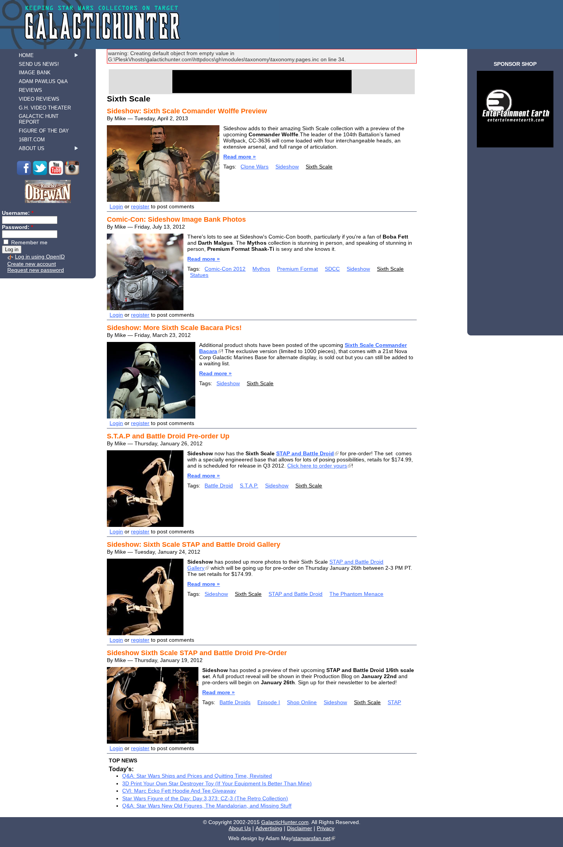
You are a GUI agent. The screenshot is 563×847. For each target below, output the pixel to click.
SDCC (332, 269)
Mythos (261, 269)
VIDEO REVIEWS (39, 99)
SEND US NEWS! (39, 64)
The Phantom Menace (356, 594)
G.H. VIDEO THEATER (45, 108)
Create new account (31, 264)
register (140, 206)
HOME (26, 55)
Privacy (325, 828)
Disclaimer (299, 828)
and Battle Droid (305, 453)
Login (116, 206)
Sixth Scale (319, 167)
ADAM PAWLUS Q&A (43, 81)
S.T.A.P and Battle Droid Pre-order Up (168, 436)
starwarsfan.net (312, 838)
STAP (394, 702)
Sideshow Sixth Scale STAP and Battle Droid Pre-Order (197, 653)
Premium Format (297, 269)
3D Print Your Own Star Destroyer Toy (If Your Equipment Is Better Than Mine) (217, 783)
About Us (240, 828)
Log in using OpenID (40, 256)
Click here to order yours (317, 466)
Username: (17, 213)
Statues (199, 275)
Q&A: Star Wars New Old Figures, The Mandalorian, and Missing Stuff (206, 806)
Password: (17, 227)
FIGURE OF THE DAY (44, 131)
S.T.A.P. (249, 485)
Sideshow (287, 167)
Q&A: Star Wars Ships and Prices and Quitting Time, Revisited (197, 776)
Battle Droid (219, 485)
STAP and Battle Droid (295, 594)
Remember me (28, 242)
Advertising (268, 828)
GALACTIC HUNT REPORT (39, 119)
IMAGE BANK (35, 72)
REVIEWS (30, 90)
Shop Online (302, 702)
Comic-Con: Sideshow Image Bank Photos (176, 219)
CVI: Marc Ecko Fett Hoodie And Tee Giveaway (179, 791)
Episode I (268, 702)
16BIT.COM (32, 139)
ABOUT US (31, 148)
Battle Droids (234, 702)
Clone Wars (254, 167)
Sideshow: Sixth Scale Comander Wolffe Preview (187, 111)
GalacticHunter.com (285, 822)
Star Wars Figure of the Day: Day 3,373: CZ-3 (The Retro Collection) (205, 798)
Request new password (35, 270)
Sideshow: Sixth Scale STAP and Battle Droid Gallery (193, 544)
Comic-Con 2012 (225, 269)
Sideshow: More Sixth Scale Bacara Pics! (174, 328)
